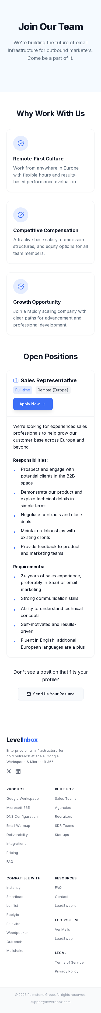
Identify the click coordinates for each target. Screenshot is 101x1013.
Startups (62, 834)
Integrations (16, 843)
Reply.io (12, 914)
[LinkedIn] (18, 771)
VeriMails (62, 929)
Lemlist (12, 905)
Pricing (12, 852)
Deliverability (17, 834)
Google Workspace (22, 798)
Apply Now (30, 404)
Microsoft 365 (18, 807)
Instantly (13, 887)
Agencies (63, 807)
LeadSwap (64, 938)
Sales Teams (65, 798)
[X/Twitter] (8, 771)
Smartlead (14, 896)
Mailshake (14, 950)
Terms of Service (69, 962)
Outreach (14, 941)
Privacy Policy (66, 971)
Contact (61, 896)
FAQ (9, 861)
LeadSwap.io (65, 905)
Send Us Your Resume (54, 694)
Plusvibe (13, 924)
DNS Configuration (22, 816)
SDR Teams (64, 825)
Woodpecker (17, 932)
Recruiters (63, 816)
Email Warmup (18, 825)
